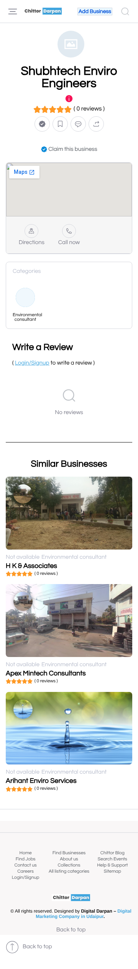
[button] (42, 123)
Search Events (112, 859)
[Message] (78, 123)
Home (26, 852)
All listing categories (69, 871)
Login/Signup (25, 877)
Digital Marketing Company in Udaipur (83, 913)
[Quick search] (125, 11)
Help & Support (112, 865)
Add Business (95, 11)
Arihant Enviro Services (41, 780)
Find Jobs (26, 859)
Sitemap (112, 871)
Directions (31, 243)
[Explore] (13, 11)
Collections (69, 865)
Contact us (26, 865)
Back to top (71, 930)
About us (69, 859)
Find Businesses (69, 852)
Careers (25, 871)
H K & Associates (31, 566)
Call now (69, 243)
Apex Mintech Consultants (46, 673)
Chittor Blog (112, 852)
